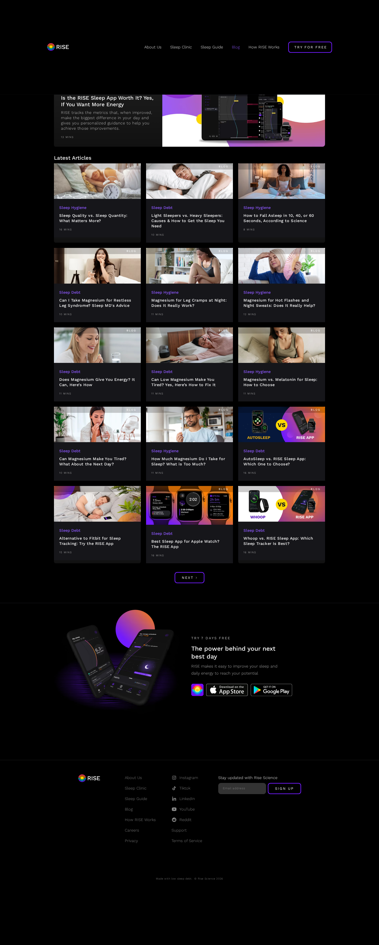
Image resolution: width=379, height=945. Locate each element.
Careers (132, 830)
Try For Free (310, 47)
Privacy (131, 840)
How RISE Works (263, 47)
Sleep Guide (212, 47)
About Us (152, 47)
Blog (236, 47)
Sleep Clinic (181, 47)
